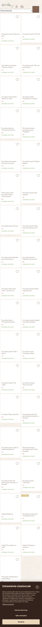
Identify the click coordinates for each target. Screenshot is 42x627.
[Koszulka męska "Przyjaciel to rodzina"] (31, 85)
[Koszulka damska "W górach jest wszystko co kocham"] (31, 403)
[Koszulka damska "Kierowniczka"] (31, 371)
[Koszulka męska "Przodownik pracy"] (10, 309)
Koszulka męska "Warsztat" (28, 482)
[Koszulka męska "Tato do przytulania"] (31, 54)
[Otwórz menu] (35, 9)
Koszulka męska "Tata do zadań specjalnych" (10, 448)
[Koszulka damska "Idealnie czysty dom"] (31, 246)
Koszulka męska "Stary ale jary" (10, 35)
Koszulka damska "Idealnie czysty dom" (30, 258)
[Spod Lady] (6, 6)
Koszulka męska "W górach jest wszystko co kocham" (10, 482)
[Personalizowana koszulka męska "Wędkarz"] (31, 117)
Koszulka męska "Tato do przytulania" (31, 66)
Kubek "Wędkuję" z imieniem (29, 546)
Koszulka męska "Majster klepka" (31, 162)
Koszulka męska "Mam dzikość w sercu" (9, 98)
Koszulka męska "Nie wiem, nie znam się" (9, 290)
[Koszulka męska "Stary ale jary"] (10, 23)
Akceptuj (21, 622)
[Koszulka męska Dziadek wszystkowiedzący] (31, 309)
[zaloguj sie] (16, 6)
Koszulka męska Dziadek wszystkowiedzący (31, 321)
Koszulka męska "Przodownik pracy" (8, 321)
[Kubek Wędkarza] (10, 502)
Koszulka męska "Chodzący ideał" (28, 352)
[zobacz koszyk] (22, 6)
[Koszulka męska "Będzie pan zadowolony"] (10, 246)
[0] (12, 6)
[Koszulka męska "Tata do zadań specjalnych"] (10, 436)
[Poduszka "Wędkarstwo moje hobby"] (10, 565)
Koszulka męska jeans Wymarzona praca (9, 162)
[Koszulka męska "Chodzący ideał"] (31, 340)
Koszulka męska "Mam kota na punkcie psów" (30, 227)
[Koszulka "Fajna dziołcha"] (10, 403)
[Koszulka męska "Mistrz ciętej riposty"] (31, 277)
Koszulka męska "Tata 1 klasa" (10, 352)
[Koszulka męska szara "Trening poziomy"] (31, 502)
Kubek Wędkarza (7, 514)
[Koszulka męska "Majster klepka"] (31, 150)
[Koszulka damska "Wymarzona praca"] (10, 117)
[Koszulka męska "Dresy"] (10, 214)
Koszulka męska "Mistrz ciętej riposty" (31, 290)
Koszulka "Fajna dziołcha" (10, 414)
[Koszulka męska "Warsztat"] (31, 469)
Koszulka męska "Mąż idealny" (30, 194)
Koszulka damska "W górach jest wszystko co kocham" (31, 416)
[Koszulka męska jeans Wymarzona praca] (10, 150)
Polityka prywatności (8, 604)
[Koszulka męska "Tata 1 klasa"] (10, 340)
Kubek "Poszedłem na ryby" (9, 546)
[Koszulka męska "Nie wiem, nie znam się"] (10, 277)
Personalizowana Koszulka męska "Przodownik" (7, 194)
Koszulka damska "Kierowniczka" (28, 384)
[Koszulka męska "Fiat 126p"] (10, 371)
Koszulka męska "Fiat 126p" (9, 384)
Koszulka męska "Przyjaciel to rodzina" (30, 98)
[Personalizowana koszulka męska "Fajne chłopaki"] (31, 436)
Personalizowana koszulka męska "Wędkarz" (28, 130)
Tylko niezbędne (21, 615)
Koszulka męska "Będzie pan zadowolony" (10, 258)
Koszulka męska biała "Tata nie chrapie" (9, 66)
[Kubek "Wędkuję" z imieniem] (31, 534)
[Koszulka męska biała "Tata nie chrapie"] (10, 54)
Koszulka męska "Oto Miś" (31, 34)
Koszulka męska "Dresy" (10, 226)
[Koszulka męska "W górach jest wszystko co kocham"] (10, 469)
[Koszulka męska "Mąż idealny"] (31, 181)
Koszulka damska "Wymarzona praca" (8, 129)
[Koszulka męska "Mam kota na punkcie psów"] (31, 214)
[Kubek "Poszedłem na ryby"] (10, 534)
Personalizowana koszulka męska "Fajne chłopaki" (30, 449)
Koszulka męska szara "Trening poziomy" (30, 515)
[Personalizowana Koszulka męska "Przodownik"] (10, 181)
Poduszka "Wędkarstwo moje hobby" (10, 578)
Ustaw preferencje (21, 610)
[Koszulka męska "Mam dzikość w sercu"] (10, 85)
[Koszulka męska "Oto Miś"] (31, 23)
